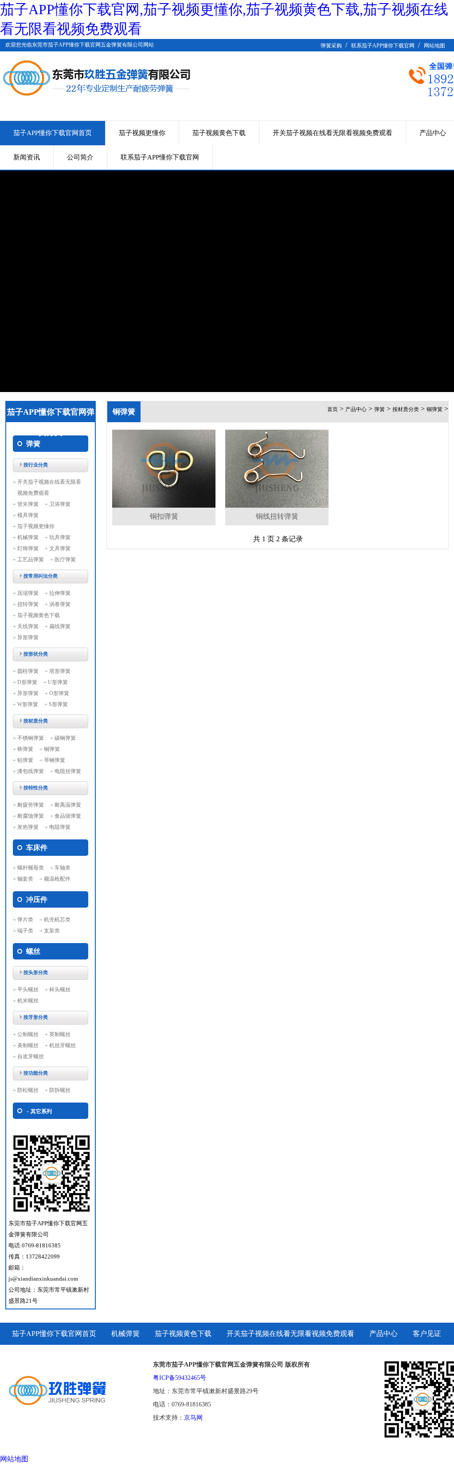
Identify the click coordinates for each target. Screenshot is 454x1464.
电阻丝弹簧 (68, 771)
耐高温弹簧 (68, 805)
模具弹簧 (28, 515)
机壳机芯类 (57, 919)
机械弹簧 (28, 537)
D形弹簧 (27, 682)
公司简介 (80, 157)
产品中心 (356, 409)
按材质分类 (405, 409)
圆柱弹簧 (28, 671)
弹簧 (379, 409)
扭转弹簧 (28, 604)
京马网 (193, 1417)
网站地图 (434, 46)
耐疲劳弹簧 (30, 805)
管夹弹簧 (28, 504)
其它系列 (41, 1111)
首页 (332, 409)
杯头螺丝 (59, 989)
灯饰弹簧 (28, 548)
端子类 (25, 931)
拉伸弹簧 (59, 593)
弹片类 (25, 919)
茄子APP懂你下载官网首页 (52, 132)
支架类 (52, 931)
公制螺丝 (28, 1034)
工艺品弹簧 (30, 559)
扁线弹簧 (59, 626)
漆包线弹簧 (30, 771)
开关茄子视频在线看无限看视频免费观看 (332, 132)
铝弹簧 (25, 760)
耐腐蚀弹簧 (30, 816)
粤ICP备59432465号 (179, 1378)
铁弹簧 (25, 749)
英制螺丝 (59, 1034)
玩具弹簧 (59, 537)
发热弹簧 (28, 827)
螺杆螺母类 (30, 868)
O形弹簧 (59, 693)
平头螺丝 (28, 989)
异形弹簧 (28, 637)
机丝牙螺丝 (62, 1045)
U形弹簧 (58, 682)
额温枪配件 (57, 879)
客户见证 (427, 1333)
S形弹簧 (58, 704)
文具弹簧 (59, 548)
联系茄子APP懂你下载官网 (383, 46)
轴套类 (25, 879)
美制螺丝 (28, 1045)
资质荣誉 (26, 1355)
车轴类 (62, 868)
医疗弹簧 (65, 559)
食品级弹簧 (68, 816)
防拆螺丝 (59, 1090)
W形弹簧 (27, 704)
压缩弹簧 (28, 593)
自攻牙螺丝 (30, 1056)
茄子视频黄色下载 (219, 132)
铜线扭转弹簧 (277, 516)
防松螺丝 (28, 1090)
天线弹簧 (28, 626)
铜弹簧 (52, 749)
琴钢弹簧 (54, 760)
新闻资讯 (26, 157)
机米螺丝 (28, 1001)
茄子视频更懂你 (142, 132)
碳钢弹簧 (65, 738)
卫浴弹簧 (59, 504)
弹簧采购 (331, 46)
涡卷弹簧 (59, 604)
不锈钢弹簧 (30, 738)
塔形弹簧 (59, 671)
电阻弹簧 (59, 827)
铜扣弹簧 (164, 516)
